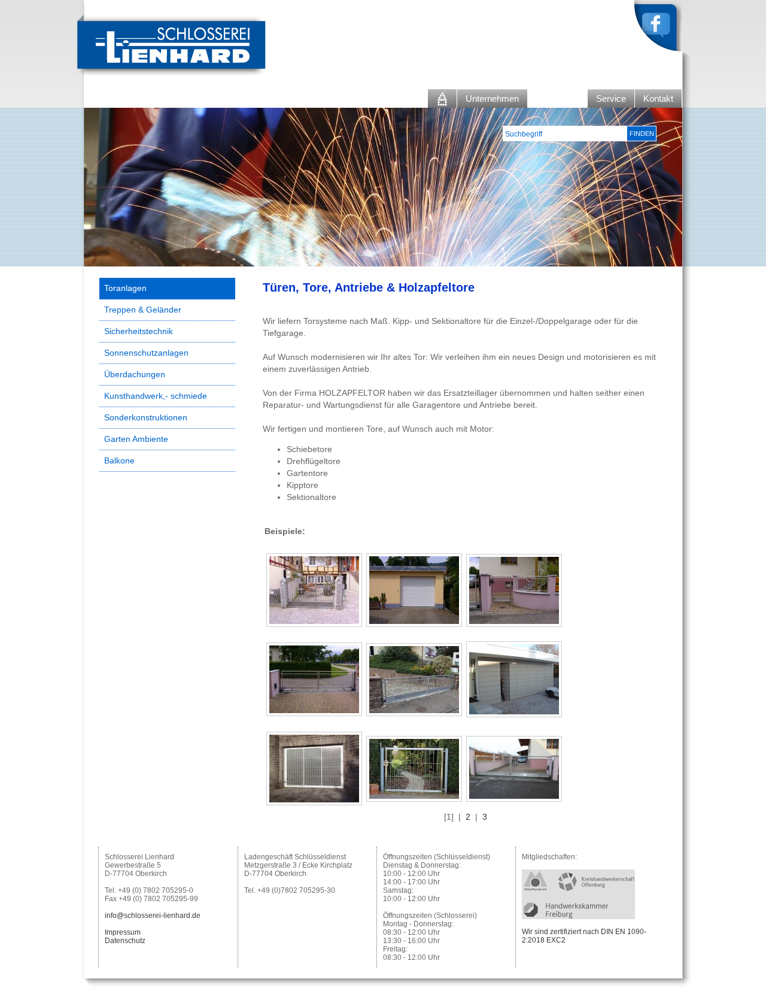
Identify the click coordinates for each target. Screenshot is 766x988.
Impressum (123, 932)
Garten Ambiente (136, 439)
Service (611, 98)
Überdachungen (134, 374)
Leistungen (557, 98)
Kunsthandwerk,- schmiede (155, 396)
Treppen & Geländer (142, 309)
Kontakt (658, 98)
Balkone (119, 460)
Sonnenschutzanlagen (146, 352)
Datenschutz (125, 941)
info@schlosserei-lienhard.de (152, 915)
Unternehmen (492, 98)
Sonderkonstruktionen (145, 417)
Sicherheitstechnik (138, 331)
